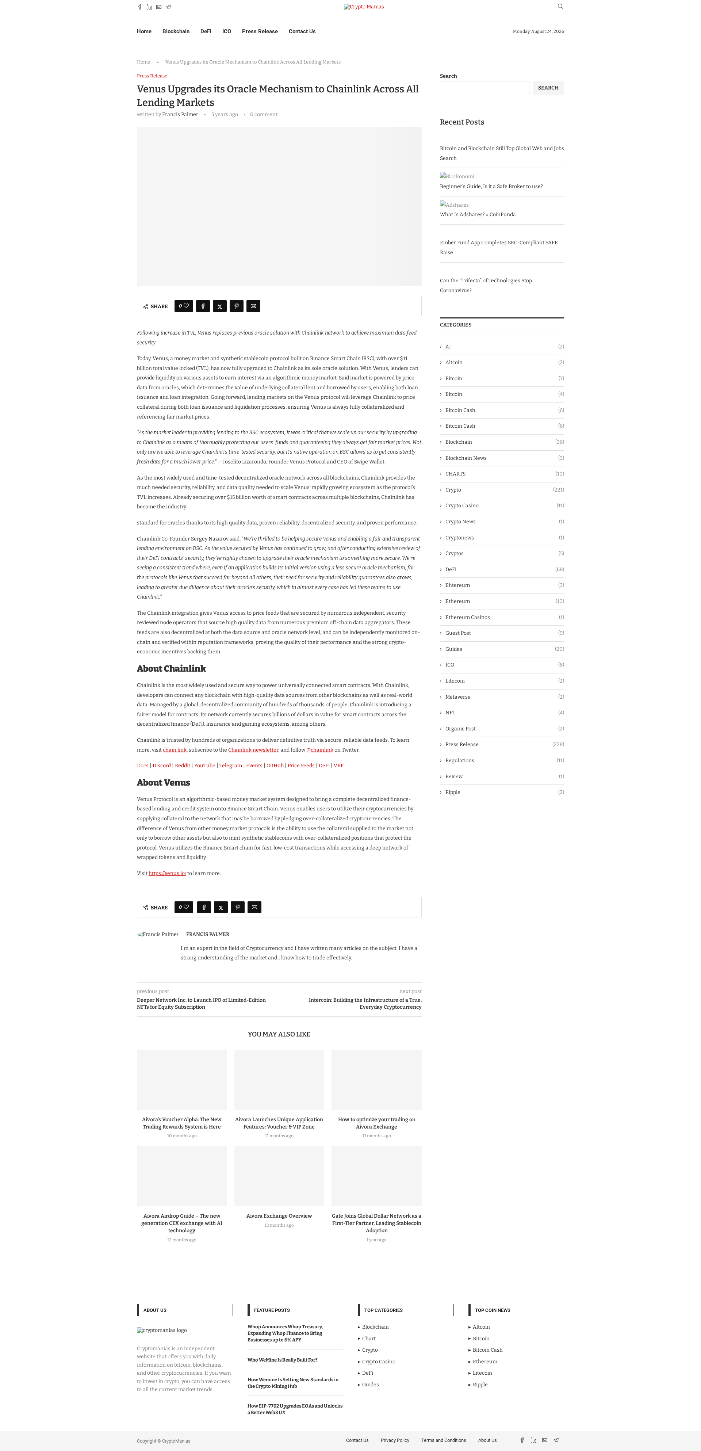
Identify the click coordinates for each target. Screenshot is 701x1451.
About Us (487, 1440)
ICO (226, 31)
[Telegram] (168, 7)
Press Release (260, 31)
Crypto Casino (504, 506)
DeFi (205, 31)
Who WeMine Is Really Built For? (283, 1360)
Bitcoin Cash (504, 410)
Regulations (504, 760)
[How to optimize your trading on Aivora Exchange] (377, 1080)
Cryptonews (504, 538)
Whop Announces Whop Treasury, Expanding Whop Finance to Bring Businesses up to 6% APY (285, 1333)
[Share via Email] (253, 306)
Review (504, 777)
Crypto (504, 490)
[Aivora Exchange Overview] (279, 1176)
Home (144, 31)
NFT (504, 713)
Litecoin (504, 681)
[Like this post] (186, 306)
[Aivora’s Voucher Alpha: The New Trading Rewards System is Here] (182, 1080)
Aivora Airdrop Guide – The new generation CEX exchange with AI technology (181, 1223)
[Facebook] (140, 7)
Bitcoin (504, 378)
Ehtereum (504, 585)
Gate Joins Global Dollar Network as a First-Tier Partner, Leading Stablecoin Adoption (376, 1223)
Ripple (504, 792)
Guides (504, 649)
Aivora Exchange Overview (279, 1216)
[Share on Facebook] (203, 306)
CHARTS (504, 474)
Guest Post (504, 633)
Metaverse (504, 697)
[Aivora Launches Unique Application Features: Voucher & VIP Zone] (279, 1080)
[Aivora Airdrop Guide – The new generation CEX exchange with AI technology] (182, 1176)
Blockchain (175, 31)
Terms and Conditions (443, 1440)
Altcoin (504, 362)
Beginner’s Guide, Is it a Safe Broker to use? (491, 186)
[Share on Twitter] (220, 306)
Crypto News (504, 522)
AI (504, 347)
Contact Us (302, 31)
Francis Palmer (180, 114)
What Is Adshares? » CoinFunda (478, 214)
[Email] (159, 7)
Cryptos (504, 553)
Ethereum (504, 601)
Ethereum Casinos (504, 617)
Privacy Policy (395, 1440)
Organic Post (504, 729)
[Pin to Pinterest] (237, 306)
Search (448, 76)
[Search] (560, 7)
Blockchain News (504, 458)
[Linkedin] (149, 7)
